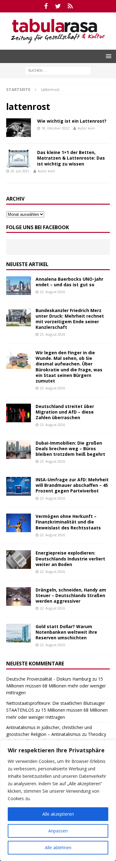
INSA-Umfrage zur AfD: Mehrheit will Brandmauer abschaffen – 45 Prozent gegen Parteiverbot (72, 485)
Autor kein (86, 128)
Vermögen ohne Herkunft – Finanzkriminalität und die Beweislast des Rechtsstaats (68, 521)
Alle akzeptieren (58, 814)
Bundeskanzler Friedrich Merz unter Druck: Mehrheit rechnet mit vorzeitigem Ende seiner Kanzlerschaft (70, 318)
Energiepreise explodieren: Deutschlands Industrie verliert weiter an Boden (70, 558)
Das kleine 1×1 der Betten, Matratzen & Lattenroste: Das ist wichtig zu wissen (71, 157)
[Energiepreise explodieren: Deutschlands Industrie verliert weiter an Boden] (18, 559)
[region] (58, 800)
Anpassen (58, 831)
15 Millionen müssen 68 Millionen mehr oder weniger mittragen (56, 686)
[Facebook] (46, 6)
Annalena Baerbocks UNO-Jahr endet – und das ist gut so (69, 282)
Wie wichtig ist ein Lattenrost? (71, 121)
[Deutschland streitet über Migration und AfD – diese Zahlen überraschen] (18, 413)
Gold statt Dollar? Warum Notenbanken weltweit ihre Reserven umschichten (66, 632)
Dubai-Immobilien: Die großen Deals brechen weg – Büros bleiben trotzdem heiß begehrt (70, 448)
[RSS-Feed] (70, 6)
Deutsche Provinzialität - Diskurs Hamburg (48, 679)
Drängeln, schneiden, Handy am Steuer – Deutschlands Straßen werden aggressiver (71, 595)
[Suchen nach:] (58, 70)
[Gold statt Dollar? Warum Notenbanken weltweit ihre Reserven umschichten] (18, 633)
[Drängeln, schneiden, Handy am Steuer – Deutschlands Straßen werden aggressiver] (18, 596)
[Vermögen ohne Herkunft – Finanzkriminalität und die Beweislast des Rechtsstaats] (18, 523)
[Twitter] (58, 6)
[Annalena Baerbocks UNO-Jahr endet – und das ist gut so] (18, 285)
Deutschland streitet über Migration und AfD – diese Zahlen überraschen (65, 411)
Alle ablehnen (58, 847)
